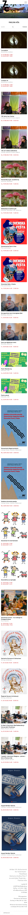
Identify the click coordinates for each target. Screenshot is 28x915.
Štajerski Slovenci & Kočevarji (9, 696)
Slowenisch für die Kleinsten (9, 540)
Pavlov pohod (5, 395)
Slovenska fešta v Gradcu (8, 284)
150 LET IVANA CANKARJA (9, 150)
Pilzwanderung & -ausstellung (10, 179)
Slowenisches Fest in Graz (8, 246)
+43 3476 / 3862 (22, 888)
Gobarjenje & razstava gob (8, 208)
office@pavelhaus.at (18, 890)
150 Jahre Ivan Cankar (7, 116)
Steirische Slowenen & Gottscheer (11, 658)
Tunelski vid (4, 80)
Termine (24, 27)
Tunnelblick (4, 50)
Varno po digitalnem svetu (8, 342)
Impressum (6, 912)
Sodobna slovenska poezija (9, 501)
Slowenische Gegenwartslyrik (9, 448)
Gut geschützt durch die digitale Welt (11, 313)
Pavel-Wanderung (6, 369)
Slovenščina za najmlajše (8, 580)
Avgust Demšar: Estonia (8, 805)
